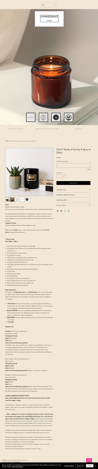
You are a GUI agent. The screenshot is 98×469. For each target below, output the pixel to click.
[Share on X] (68, 211)
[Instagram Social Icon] (89, 461)
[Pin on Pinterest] (61, 211)
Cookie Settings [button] (69, 466)
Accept (90, 466)
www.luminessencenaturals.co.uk (18, 460)
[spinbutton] (61, 176)
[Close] (96, 465)
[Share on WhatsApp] (65, 211)
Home (7, 141)
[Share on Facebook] (58, 211)
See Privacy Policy (17, 467)
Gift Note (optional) (62, 161)
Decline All (80, 466)
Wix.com (17, 462)
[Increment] (64, 176)
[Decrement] (58, 176)
